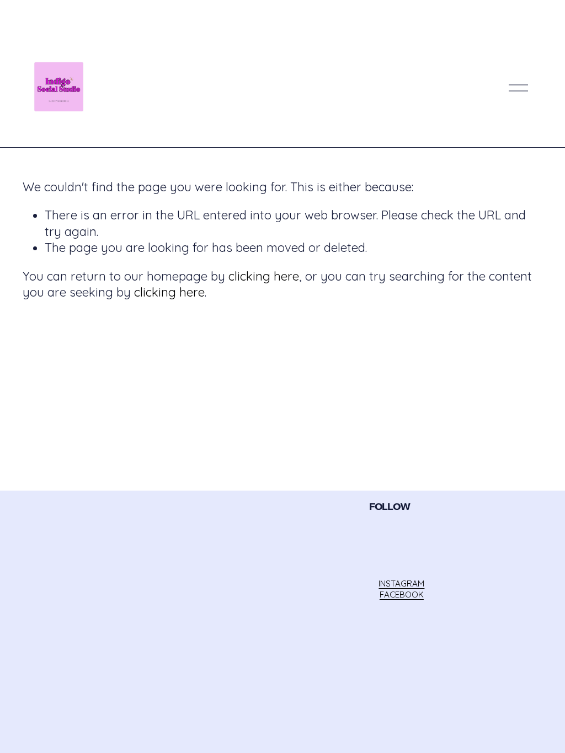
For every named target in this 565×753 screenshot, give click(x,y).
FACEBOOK (402, 594)
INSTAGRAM (401, 583)
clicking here (263, 276)
